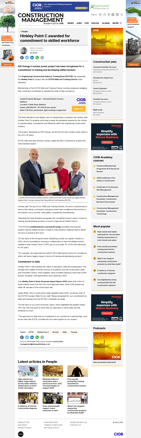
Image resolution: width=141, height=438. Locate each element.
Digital (95, 23)
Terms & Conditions (53, 425)
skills (65, 332)
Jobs (79, 23)
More (116, 23)
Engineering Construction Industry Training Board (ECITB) (47, 76)
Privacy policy (25, 428)
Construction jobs (105, 61)
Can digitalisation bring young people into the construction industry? (106, 282)
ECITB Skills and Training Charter (63, 79)
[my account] (100, 14)
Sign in (94, 14)
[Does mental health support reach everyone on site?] (53, 398)
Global (106, 23)
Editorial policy (51, 428)
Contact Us (75, 425)
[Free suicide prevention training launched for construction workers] (77, 371)
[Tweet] (27, 57)
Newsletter (23, 422)
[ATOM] (44, 434)
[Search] (121, 14)
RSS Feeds (22, 425)
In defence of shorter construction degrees (106, 271)
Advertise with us (78, 422)
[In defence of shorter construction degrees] (28, 398)
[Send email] (42, 57)
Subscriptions (51, 422)
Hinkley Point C (27, 79)
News (71, 23)
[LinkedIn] (117, 14)
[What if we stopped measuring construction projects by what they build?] (77, 398)
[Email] (104, 14)
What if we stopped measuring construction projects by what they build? (109, 261)
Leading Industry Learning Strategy (45, 227)
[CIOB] (96, 434)
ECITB (31, 332)
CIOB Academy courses (102, 159)
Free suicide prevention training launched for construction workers (107, 249)
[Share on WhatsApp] (37, 57)
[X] (113, 14)
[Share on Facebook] (22, 57)
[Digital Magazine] (109, 14)
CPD (86, 23)
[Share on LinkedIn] (32, 57)
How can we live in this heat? (104, 362)
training (73, 332)
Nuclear (56, 332)
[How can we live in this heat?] (107, 346)
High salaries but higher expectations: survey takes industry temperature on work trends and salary (108, 236)
